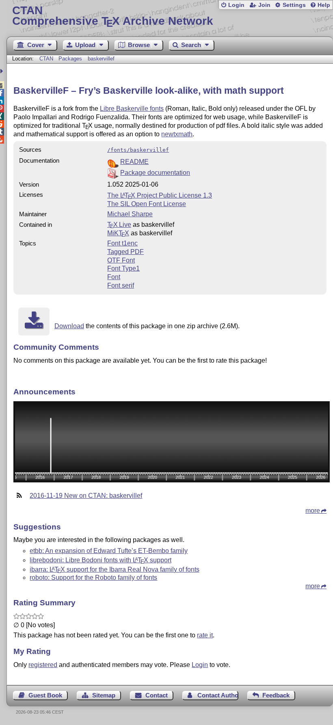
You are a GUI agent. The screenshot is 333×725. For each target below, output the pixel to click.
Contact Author (217, 695)
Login (236, 5)
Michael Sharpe (130, 214)
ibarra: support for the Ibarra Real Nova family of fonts (114, 569)
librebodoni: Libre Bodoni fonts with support (100, 560)
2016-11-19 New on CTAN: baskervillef (86, 495)
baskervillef (101, 59)
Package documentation (155, 172)
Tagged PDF (125, 251)
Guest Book (45, 695)
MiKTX (118, 233)
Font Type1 (123, 268)
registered (42, 664)
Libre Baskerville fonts (132, 108)
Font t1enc (122, 243)
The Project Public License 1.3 (159, 195)
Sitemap (103, 695)
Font (113, 276)
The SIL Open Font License (146, 203)
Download (69, 326)
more (312, 510)
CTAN (46, 59)
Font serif (120, 285)
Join (264, 5)
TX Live (119, 224)
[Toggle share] (2, 71)
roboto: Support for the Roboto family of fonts (93, 577)
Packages (71, 59)
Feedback (276, 695)
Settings (294, 5)
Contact (156, 695)
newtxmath (176, 134)
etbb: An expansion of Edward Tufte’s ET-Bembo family (109, 550)
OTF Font (121, 260)
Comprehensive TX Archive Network (112, 16)
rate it (205, 635)
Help (324, 5)
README (134, 161)
